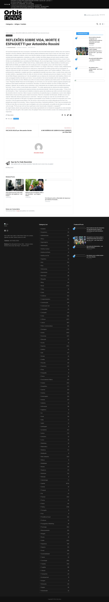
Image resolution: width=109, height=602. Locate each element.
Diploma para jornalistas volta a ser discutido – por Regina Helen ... (34, 194)
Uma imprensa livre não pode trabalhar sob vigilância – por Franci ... (14, 194)
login (18, 210)
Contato (23, 24)
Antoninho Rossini (11, 47)
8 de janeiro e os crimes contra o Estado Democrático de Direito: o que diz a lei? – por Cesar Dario (95, 51)
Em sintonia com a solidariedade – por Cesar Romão (95, 69)
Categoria (9, 24)
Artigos (17, 24)
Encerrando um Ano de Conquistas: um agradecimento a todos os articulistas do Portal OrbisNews (95, 40)
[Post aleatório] (100, 24)
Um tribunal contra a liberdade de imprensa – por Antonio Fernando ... (58, 198)
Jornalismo (12, 33)
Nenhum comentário (22, 47)
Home (7, 33)
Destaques (16, 118)
